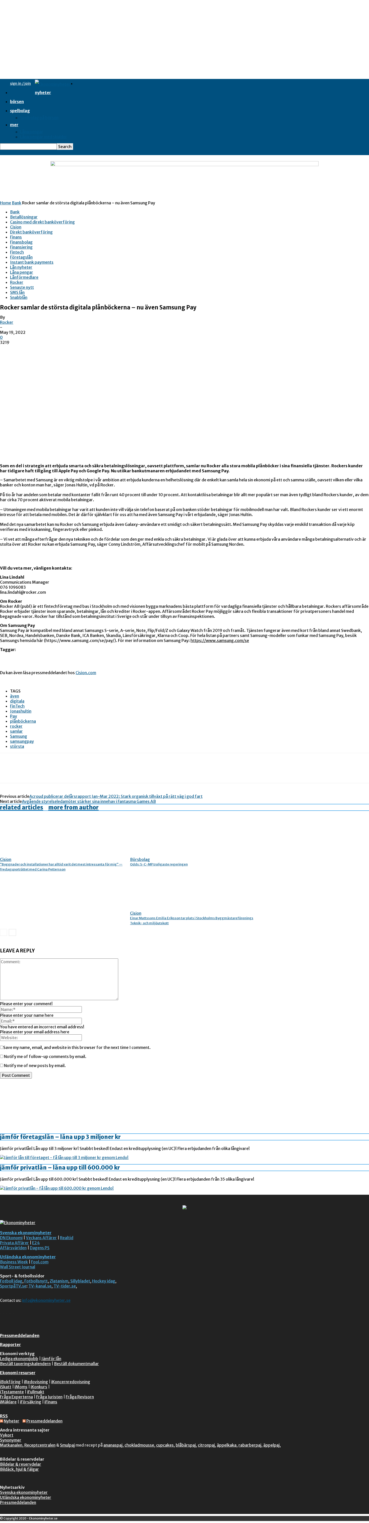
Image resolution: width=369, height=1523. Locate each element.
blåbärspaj (186, 1445)
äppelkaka (226, 1445)
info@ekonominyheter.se (46, 1300)
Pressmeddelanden (19, 1335)
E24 (36, 1242)
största (17, 746)
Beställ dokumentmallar (76, 1363)
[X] (26, 772)
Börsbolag (140, 859)
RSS (4, 1415)
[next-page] (12, 932)
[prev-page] (3, 932)
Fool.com (39, 1261)
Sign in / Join (20, 83)
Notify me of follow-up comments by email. (45, 1056)
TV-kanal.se (39, 1285)
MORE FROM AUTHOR (73, 807)
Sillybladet (80, 1280)
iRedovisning (36, 1381)
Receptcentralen (39, 1445)
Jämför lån (51, 1358)
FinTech (17, 706)
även (14, 696)
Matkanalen (11, 1445)
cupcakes (165, 1445)
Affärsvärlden (13, 1247)
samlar (16, 731)
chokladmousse (139, 1445)
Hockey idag (103, 1280)
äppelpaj (271, 1445)
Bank (16, 202)
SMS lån (17, 292)
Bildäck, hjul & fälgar (19, 1469)
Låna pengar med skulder (43, 136)
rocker (16, 726)
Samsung (18, 736)
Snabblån (18, 297)
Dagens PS (39, 1247)
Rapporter (10, 1344)
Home (5, 202)
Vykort (6, 1435)
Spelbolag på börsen (39, 117)
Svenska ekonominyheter (25, 1232)
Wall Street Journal (17, 1266)
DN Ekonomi (11, 1237)
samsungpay (22, 741)
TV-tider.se (64, 1285)
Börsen (17, 101)
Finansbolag (21, 242)
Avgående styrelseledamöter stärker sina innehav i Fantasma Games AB (89, 801)
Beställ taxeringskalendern (25, 1363)
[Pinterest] (44, 772)
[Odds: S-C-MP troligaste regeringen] (157, 852)
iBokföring (10, 1381)
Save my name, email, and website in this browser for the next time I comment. (77, 1047)
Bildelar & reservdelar (20, 1464)
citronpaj (206, 1445)
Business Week (14, 1261)
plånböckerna (23, 721)
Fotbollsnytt (36, 1280)
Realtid (66, 1237)
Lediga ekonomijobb (19, 1358)
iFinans (50, 1401)
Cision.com (86, 672)
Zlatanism (59, 1280)
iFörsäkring (30, 1401)
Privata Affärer (14, 1242)
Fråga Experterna (16, 1396)
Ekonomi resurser (17, 1372)
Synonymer (10, 1440)
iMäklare (8, 1401)
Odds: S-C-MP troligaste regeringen (159, 864)
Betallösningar (24, 216)
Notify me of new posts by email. (35, 1065)
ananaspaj (112, 1445)
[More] (80, 772)
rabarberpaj (249, 1445)
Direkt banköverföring (31, 232)
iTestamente (12, 1391)
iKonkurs (39, 1386)
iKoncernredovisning (70, 1381)
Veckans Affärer (41, 1237)
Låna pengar (31, 131)
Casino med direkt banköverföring (42, 221)
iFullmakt (35, 1391)
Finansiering (21, 247)
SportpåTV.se (13, 1285)
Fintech (17, 252)
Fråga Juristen (49, 1396)
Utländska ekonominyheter (28, 1256)
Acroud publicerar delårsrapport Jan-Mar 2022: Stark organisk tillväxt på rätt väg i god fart (116, 796)
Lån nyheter (21, 267)
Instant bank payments (31, 262)
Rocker (16, 282)
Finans (16, 237)
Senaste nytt (22, 287)
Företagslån (21, 257)
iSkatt (5, 1386)
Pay (13, 716)
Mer (14, 124)
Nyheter (43, 92)
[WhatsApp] (62, 772)
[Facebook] (8, 772)
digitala (17, 701)
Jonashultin (20, 711)
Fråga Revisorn (80, 1396)
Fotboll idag (11, 1280)
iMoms (21, 1386)
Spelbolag (20, 110)
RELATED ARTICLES (21, 807)
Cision (15, 226)
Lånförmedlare (24, 277)
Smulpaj (67, 1445)
